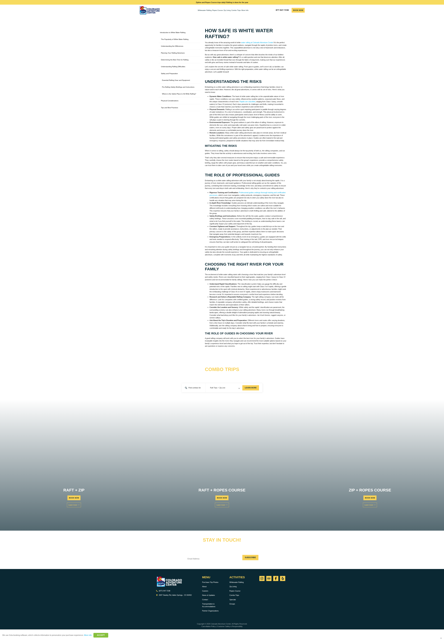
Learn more (251, 388)
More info (88, 635)
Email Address (198, 553)
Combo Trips (236, 10)
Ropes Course (217, 10)
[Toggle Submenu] (196, 32)
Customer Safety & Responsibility (230, 626)
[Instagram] (262, 578)
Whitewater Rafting (205, 10)
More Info (244, 10)
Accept (101, 635)
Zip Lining (227, 10)
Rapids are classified (247, 102)
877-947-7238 (282, 10)
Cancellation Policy (208, 626)
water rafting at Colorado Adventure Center (257, 42)
